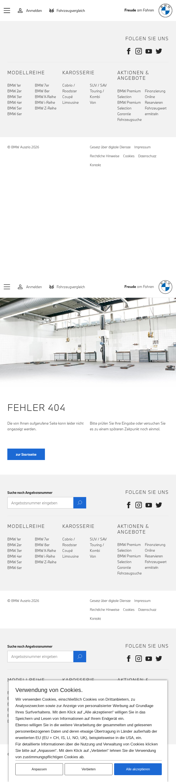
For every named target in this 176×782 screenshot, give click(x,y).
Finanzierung (155, 91)
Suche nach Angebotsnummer (29, 492)
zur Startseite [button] (26, 454)
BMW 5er (14, 108)
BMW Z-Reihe (45, 108)
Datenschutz (147, 156)
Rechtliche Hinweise (104, 156)
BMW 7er (42, 85)
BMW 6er (14, 114)
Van (93, 102)
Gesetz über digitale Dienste (110, 147)
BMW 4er (14, 102)
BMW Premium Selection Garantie (129, 108)
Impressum (142, 147)
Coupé (67, 96)
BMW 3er (14, 96)
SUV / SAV (98, 85)
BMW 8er (42, 91)
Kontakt (95, 165)
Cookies (129, 156)
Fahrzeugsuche (129, 119)
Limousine (70, 102)
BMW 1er (14, 85)
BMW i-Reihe (45, 102)
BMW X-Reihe (45, 96)
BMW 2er (14, 91)
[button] (7, 10)
